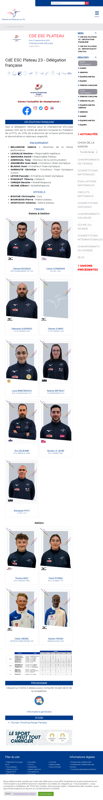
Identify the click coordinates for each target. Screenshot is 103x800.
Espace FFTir (11, 772)
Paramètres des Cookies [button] (24, 794)
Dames (83, 68)
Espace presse (54, 764)
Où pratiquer (12, 767)
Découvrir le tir (12, 769)
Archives (52, 762)
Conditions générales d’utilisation (83, 769)
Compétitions (33, 772)
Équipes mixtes (87, 77)
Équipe (83, 81)
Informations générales (39, 711)
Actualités (88, 134)
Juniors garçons (88, 85)
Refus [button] (8, 793)
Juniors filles (87, 101)
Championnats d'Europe (41, 43)
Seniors (84, 72)
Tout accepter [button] (46, 794)
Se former (32, 774)
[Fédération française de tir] (34, 14)
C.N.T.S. (31, 764)
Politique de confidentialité (81, 762)
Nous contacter (55, 767)
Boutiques (10, 774)
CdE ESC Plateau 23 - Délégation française (87, 39)
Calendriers (32, 767)
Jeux (81, 257)
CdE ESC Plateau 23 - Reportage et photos (87, 48)
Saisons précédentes (88, 267)
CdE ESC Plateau (46, 36)
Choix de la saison (86, 144)
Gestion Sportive (34, 769)
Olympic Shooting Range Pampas (29, 722)
